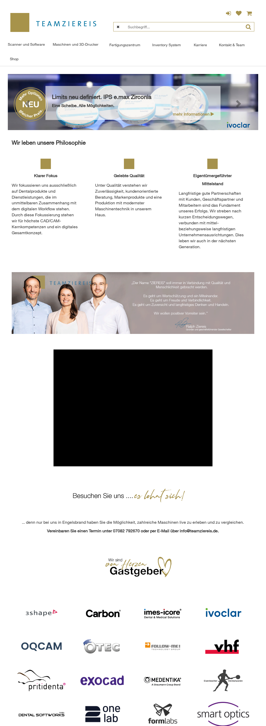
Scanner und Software (26, 44)
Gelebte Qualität (129, 175)
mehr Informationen (192, 114)
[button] (26, 102)
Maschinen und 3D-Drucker (75, 44)
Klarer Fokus (45, 175)
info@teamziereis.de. (199, 530)
